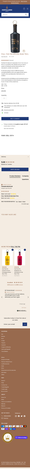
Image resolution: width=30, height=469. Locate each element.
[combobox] (15, 14)
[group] (15, 162)
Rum (2, 338)
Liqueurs (3, 345)
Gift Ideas (3, 372)
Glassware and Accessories (8, 370)
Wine (2, 368)
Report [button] (20, 201)
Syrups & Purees (5, 359)
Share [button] (23, 201)
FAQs (2, 382)
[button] (15, 60)
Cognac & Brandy (6, 347)
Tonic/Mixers (4, 351)
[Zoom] (23, 50)
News (2, 399)
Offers (2, 374)
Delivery (3, 156)
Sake (2, 366)
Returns (3, 406)
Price (2, 88)
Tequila (3, 342)
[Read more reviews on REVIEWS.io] (22, 311)
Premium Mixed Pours (6, 361)
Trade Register (5, 387)
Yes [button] (17, 201)
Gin (2, 334)
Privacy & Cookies (5, 408)
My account (4, 391)
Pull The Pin (4, 56)
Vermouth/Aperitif (5, 349)
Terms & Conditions (6, 401)
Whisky (3, 336)
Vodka (3, 340)
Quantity (4, 95)
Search (3, 380)
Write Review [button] (15, 169)
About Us (3, 397)
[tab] (15, 176)
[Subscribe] (25, 324)
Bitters (2, 357)
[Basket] (24, 8)
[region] (15, 297)
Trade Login (4, 389)
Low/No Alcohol (5, 364)
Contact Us (4, 385)
